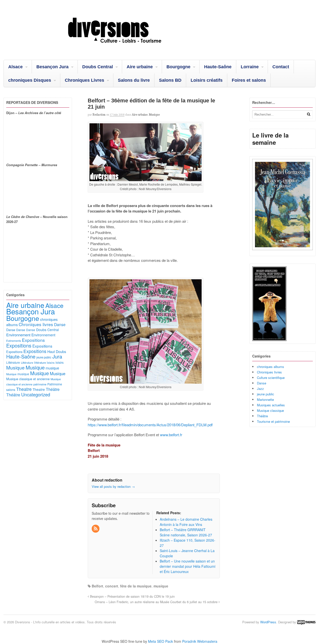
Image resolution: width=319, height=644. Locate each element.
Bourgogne (178, 66)
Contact (280, 66)
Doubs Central (97, 66)
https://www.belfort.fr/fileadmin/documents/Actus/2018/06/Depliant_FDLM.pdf (150, 424)
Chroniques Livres (84, 80)
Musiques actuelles (271, 405)
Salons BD (170, 80)
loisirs (51, 362)
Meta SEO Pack (160, 641)
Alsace (15, 66)
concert (111, 585)
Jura (57, 356)
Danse (261, 383)
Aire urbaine (140, 66)
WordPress (268, 622)
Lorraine (250, 66)
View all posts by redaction (113, 486)
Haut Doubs (56, 351)
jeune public (265, 394)
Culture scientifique (271, 377)
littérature (40, 362)
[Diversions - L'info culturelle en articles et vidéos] (128, 47)
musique (161, 585)
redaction (99, 114)
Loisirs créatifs (207, 80)
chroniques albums (270, 366)
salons (10, 389)
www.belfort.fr (171, 434)
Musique (154, 114)
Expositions (33, 340)
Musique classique (270, 410)
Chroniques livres (269, 372)
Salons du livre (134, 80)
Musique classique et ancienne (28, 378)
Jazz (260, 388)
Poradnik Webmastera (199, 641)
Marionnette (265, 399)
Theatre (24, 389)
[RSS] (96, 528)
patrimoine (39, 384)
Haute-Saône (218, 66)
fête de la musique (136, 585)
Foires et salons (249, 80)
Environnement (18, 334)
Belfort (97, 585)
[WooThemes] (306, 622)
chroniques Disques (29, 80)
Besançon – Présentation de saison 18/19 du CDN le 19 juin (132, 596)
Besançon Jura (52, 66)
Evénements (13, 341)
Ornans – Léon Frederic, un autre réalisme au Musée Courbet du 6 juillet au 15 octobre (157, 602)
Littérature (13, 362)
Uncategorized (35, 394)
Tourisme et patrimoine (273, 421)
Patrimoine (54, 384)
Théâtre (262, 416)
